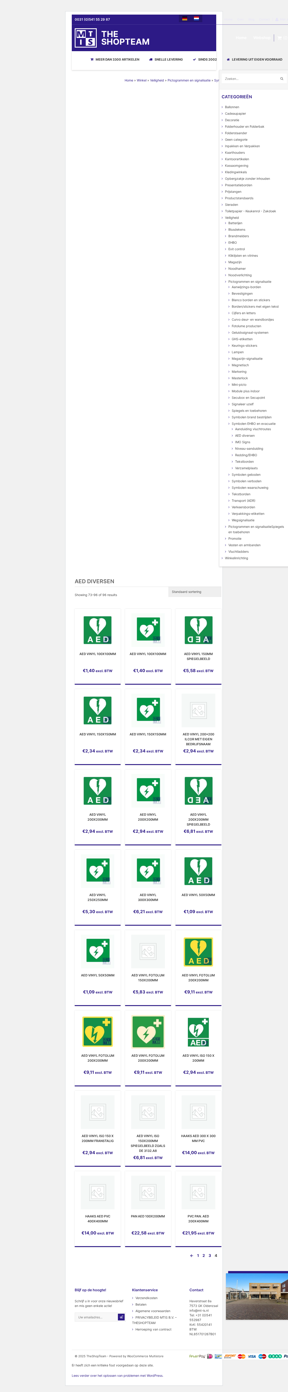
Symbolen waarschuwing (250, 487)
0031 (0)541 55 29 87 (92, 19)
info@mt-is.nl (199, 1310)
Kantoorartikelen (237, 159)
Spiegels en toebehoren (249, 410)
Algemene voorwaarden (152, 1311)
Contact (264, 19)
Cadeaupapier (235, 113)
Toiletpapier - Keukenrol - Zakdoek (250, 211)
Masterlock (240, 378)
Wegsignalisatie (243, 520)
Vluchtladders (238, 551)
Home (228, 19)
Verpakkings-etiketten (248, 513)
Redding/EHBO (246, 455)
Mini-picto (239, 384)
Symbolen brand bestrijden (252, 417)
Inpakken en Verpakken (242, 146)
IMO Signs (242, 442)
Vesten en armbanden (244, 545)
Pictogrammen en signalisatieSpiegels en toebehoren (256, 529)
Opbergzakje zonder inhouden (247, 178)
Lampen (238, 352)
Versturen (121, 1317)
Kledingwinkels (236, 172)
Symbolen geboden (246, 474)
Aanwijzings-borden (246, 287)
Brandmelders (238, 236)
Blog (251, 19)
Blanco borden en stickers (251, 300)
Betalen (140, 1304)
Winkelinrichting (236, 558)
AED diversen (245, 435)
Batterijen (235, 223)
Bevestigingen (242, 293)
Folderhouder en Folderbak (244, 126)
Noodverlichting (240, 275)
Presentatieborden (238, 185)
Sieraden (231, 204)
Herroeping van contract (153, 1329)
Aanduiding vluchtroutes (253, 429)
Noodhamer (237, 268)
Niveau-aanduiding (249, 448)
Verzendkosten (146, 1298)
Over (240, 19)
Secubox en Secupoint (248, 397)
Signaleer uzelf (243, 404)
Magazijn (235, 262)
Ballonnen (232, 107)
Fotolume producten (246, 326)
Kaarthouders (235, 152)
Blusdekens (236, 229)
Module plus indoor (246, 391)
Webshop (262, 37)
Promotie (234, 538)
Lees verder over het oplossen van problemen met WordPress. (117, 1375)
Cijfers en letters (244, 313)
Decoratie (232, 120)
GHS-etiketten (242, 339)
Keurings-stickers (244, 345)
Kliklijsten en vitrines (243, 255)
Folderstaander (236, 133)
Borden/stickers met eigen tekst (255, 306)
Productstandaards (239, 198)
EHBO (232, 242)
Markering (239, 371)
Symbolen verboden (246, 481)
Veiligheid (157, 80)
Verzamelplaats (246, 468)
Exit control (236, 249)
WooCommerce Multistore (145, 1356)
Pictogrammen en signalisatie (189, 80)
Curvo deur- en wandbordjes (253, 319)
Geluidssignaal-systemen (250, 332)
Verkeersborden (243, 507)
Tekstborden (244, 461)
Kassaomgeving (236, 165)
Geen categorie (236, 139)
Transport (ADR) (243, 500)
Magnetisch (240, 365)
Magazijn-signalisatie (247, 358)
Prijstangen (233, 191)
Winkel (141, 80)
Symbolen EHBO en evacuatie (254, 423)
